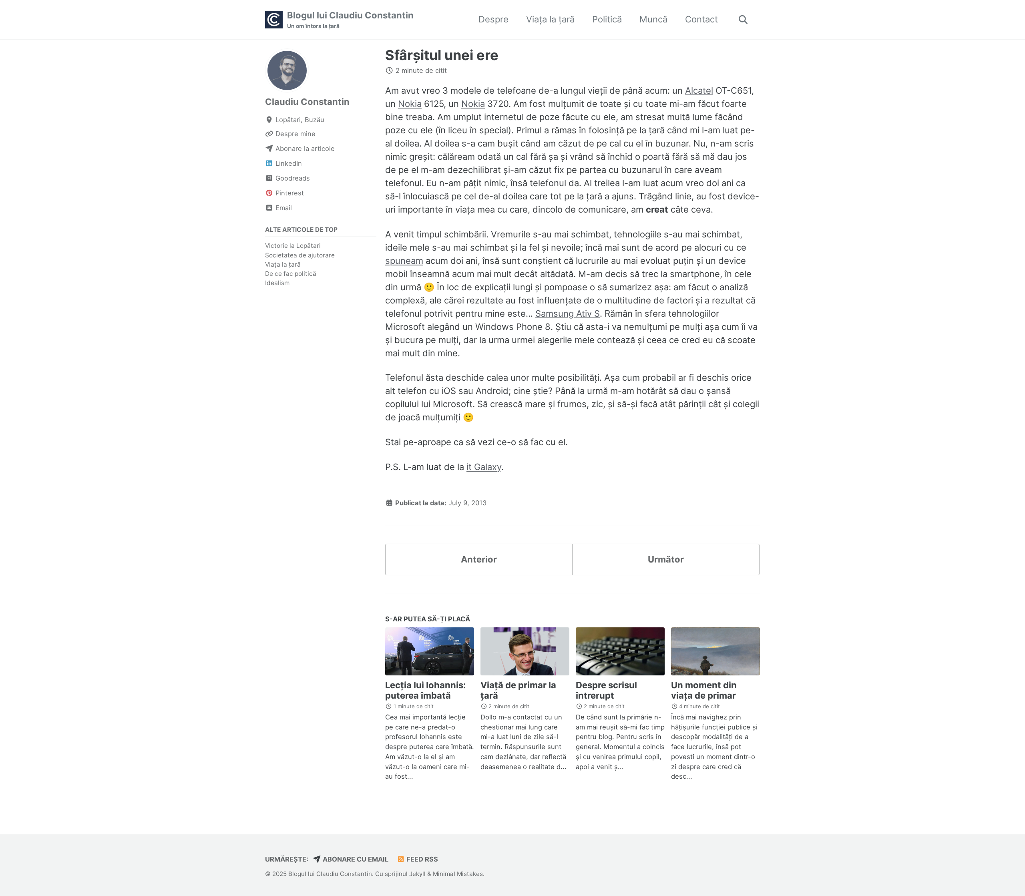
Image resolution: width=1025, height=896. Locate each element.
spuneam (404, 260)
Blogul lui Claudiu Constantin (350, 19)
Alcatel (699, 90)
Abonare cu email (354, 859)
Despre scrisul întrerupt (606, 690)
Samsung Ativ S (567, 313)
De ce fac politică (290, 273)
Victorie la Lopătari (293, 245)
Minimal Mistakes (458, 874)
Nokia (410, 103)
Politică (607, 19)
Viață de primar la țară (518, 690)
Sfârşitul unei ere (441, 55)
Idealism (277, 283)
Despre (493, 19)
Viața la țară (550, 19)
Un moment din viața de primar (704, 690)
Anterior (479, 559)
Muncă (653, 19)
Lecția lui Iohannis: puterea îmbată (425, 690)
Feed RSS (421, 859)
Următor (666, 559)
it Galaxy (483, 467)
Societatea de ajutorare (300, 255)
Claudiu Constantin (307, 101)
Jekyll (417, 874)
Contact (701, 19)
